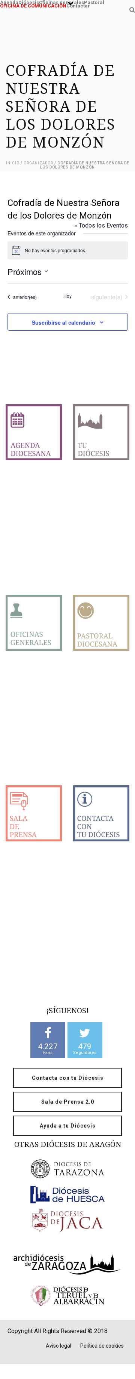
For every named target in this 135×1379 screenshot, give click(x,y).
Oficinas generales (61, 1)
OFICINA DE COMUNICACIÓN (33, 5)
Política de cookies (102, 1346)
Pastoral (94, 1)
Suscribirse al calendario (63, 322)
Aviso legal (58, 1346)
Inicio (13, 163)
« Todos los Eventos (101, 225)
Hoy (67, 296)
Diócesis (28, 1)
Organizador (38, 163)
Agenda (9, 1)
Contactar (78, 5)
